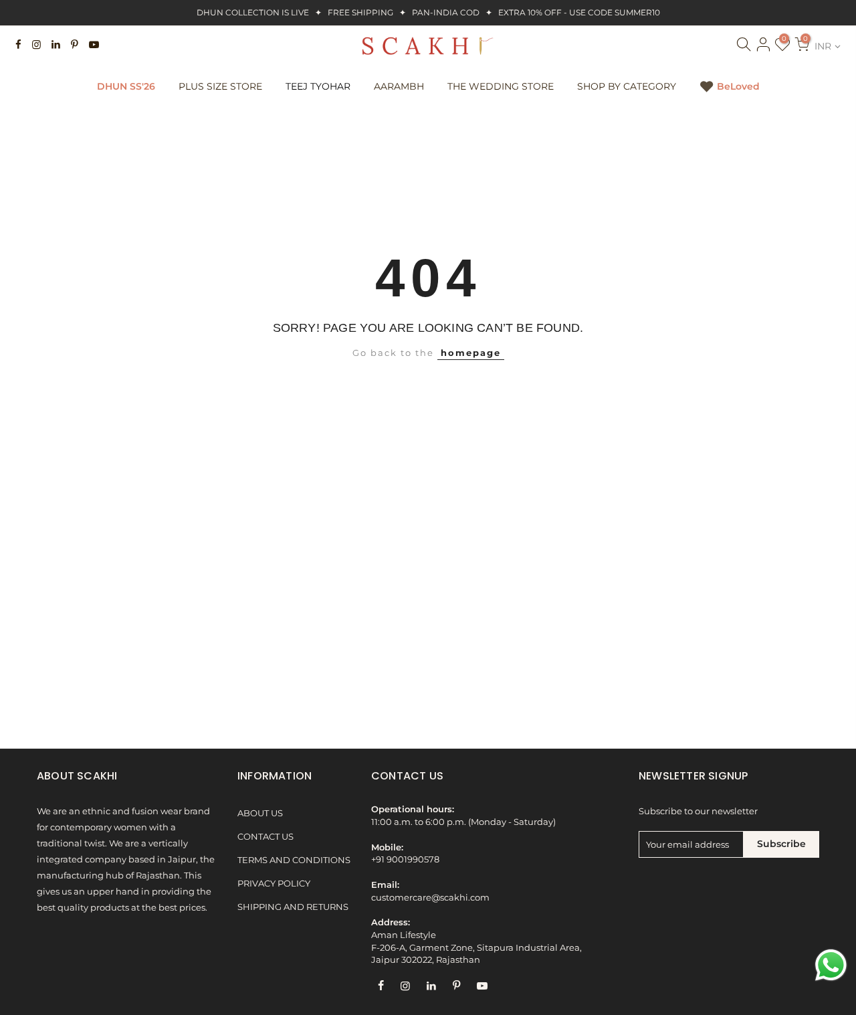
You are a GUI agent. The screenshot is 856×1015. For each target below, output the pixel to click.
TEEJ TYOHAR (318, 86)
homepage (471, 353)
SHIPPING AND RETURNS (292, 907)
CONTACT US (265, 837)
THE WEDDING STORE (500, 86)
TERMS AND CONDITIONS (293, 860)
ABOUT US (260, 813)
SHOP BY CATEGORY (626, 86)
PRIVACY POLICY (273, 884)
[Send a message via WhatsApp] (831, 965)
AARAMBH (399, 86)
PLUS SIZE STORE (220, 86)
